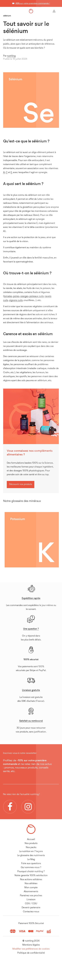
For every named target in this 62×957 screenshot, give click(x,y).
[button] (20, 485)
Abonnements (31, 892)
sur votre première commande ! (32, 3)
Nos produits (31, 843)
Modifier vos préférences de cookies (31, 949)
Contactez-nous (31, 912)
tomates (8, 296)
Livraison (31, 900)
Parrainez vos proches (31, 896)
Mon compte (31, 888)
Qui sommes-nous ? (31, 868)
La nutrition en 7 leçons (31, 851)
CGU (34, 904)
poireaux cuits (36, 296)
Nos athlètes (31, 884)
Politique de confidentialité (31, 953)
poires (16, 296)
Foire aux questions (31, 864)
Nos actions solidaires (31, 880)
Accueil (31, 839)
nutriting (11, 56)
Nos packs (31, 847)
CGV (27, 904)
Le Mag (31, 859)
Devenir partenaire (31, 908)
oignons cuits (16, 300)
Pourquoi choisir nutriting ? (31, 872)
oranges (24, 296)
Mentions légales (31, 945)
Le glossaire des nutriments (31, 855)
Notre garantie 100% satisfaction (31, 876)
